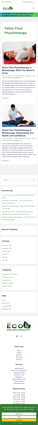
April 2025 (5, 260)
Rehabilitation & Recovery (9, 274)
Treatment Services (19, 76)
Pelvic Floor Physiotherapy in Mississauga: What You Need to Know (18, 70)
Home (19, 350)
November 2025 (6, 248)
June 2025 (5, 254)
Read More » (6, 98)
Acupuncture (19, 377)
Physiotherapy (19, 368)
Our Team (19, 357)
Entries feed (5, 303)
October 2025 (6, 251)
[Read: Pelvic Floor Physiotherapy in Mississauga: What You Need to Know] (19, 53)
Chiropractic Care (19, 375)
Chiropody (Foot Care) (19, 379)
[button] (28, 2)
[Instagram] (21, 336)
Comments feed (6, 306)
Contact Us (19, 359)
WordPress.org (6, 309)
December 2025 (6, 245)
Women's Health (31, 76)
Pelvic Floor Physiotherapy (19, 370)
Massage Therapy (19, 373)
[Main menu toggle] (33, 8)
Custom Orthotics (19, 381)
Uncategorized (6, 280)
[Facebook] (16, 336)
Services (19, 353)
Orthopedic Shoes (19, 383)
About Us (19, 355)
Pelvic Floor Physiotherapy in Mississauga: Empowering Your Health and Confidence (18, 133)
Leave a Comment (7, 76)
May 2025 (5, 257)
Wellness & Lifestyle (8, 283)
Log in (4, 300)
